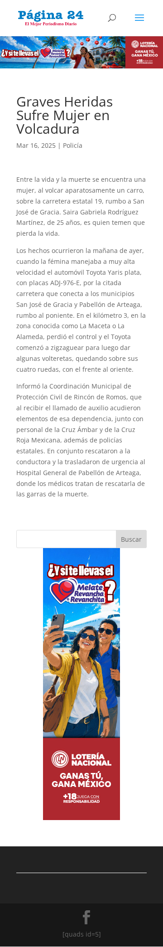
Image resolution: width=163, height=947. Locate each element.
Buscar (131, 539)
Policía (72, 145)
